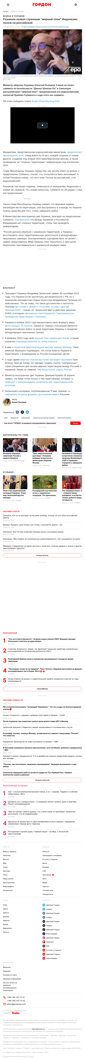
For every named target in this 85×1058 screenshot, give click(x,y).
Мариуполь (7, 928)
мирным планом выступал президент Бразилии (46, 359)
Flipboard (50, 942)
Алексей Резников (64, 418)
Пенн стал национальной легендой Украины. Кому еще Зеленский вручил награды (14, 494)
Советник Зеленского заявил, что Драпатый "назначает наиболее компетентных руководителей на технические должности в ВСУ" (43, 650)
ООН (5, 418)
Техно (5, 875)
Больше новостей (42, 780)
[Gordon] (42, 5)
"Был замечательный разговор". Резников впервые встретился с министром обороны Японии (42, 458)
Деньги (6, 859)
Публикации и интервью (52, 855)
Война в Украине (17, 11)
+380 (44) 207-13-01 (16, 997)
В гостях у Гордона (49, 859)
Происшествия (9, 882)
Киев (5, 905)
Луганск (6, 932)
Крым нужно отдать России (57, 369)
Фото (44, 879)
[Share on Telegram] (27, 412)
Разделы (45, 847)
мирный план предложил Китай (51, 338)
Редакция (7, 971)
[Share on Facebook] (17, 412)
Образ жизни (8, 879)
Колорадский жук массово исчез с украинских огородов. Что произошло (45, 493)
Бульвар (8, 472)
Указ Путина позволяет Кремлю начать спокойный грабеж (33, 532)
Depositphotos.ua (38, 1029)
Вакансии (7, 967)
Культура (6, 871)
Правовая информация (12, 979)
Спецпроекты (47, 894)
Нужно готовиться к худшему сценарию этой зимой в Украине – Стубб (34, 715)
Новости (6, 847)
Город (5, 900)
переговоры (26, 418)
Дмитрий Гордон (53, 905)
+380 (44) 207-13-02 (16, 1001)
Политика (46, 465)
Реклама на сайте (10, 975)
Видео (44, 882)
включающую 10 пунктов (18, 325)
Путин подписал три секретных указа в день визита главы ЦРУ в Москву (36, 721)
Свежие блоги (11, 511)
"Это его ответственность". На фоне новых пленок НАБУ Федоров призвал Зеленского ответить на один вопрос (41, 640)
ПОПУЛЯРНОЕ (10, 633)
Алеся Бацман (51, 934)
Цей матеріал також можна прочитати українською (46, 27)
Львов (5, 909)
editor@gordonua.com (16, 1004)
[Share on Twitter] (22, 412)
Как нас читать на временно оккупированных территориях (10, 986)
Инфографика (8, 886)
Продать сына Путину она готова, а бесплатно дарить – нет (33, 525)
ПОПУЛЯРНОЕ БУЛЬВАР (15, 786)
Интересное (8, 890)
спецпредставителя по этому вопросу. (37, 341)
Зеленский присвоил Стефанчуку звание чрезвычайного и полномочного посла (38, 727)
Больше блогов (42, 555)
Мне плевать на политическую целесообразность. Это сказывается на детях (42, 539)
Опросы (45, 886)
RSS (47, 946)
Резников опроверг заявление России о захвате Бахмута (12, 455)
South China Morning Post (45, 101)
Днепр (5, 924)
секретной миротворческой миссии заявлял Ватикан (43, 347)
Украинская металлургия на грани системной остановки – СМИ (31, 742)
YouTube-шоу (47, 890)
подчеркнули (22, 219)
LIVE (44, 871)
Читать (75, 423)
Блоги (44, 863)
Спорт (5, 867)
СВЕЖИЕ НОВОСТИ (13, 700)
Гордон (5, 11)
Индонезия (14, 418)
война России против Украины (44, 418)
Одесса (6, 913)
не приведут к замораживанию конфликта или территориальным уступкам (39, 382)
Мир (4, 863)
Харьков (6, 920)
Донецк (6, 916)
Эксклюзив (46, 875)
